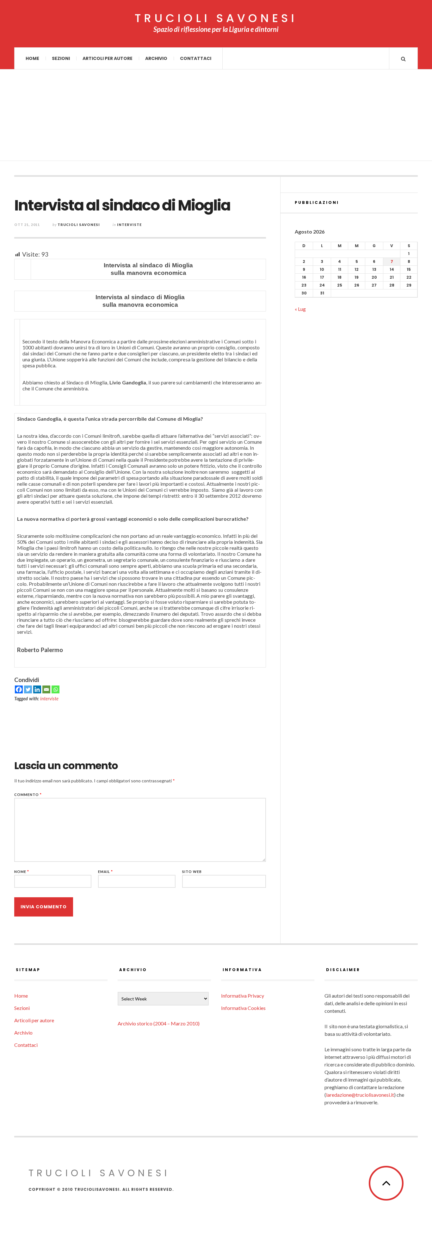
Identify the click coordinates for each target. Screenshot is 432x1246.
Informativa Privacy (242, 996)
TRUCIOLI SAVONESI (216, 18)
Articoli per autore (108, 58)
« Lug (300, 309)
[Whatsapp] (55, 689)
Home (32, 58)
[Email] (46, 689)
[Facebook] (19, 689)
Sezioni (61, 58)
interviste (49, 698)
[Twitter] (28, 689)
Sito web (192, 871)
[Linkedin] (37, 689)
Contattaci (195, 58)
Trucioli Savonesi (79, 224)
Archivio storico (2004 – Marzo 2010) (159, 1023)
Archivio (156, 58)
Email (105, 871)
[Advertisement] (216, 117)
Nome (21, 871)
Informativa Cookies (243, 1008)
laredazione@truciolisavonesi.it (360, 1095)
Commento (28, 794)
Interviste (129, 224)
